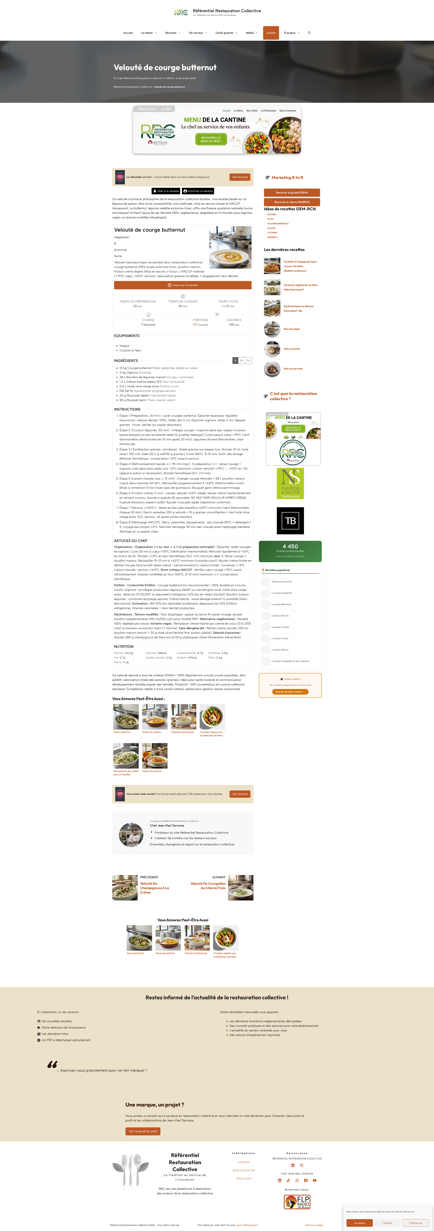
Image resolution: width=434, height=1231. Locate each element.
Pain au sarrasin (293, 368)
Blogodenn (252, 1225)
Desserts (272, 237)
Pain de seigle (292, 329)
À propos (289, 32)
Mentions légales (314, 1225)
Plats (270, 219)
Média (250, 32)
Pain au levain (292, 348)
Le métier (147, 32)
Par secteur (196, 32)
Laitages (272, 232)
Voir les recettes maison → (290, 691)
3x (248, 360)
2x (241, 360)
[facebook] (288, 1180)
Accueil (128, 32)
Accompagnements (278, 223)
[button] (309, 33)
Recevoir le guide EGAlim (292, 192)
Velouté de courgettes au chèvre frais (208, 885)
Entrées (271, 214)
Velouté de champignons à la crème (154, 887)
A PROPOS (244, 1162)
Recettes (170, 32)
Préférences (415, 1223)
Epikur (240, 1225)
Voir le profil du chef (143, 1131)
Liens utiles (243, 1178)
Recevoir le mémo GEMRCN (292, 202)
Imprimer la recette (200, 191)
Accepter (359, 1223)
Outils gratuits (224, 32)
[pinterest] (292, 1165)
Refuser (387, 1223)
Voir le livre (240, 177)
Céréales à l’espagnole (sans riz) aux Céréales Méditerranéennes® (300, 266)
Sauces (271, 228)
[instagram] (301, 1165)
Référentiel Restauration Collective (227, 10)
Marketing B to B (287, 177)
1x (235, 360)
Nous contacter (244, 1170)
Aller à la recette (168, 191)
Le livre (271, 32)
